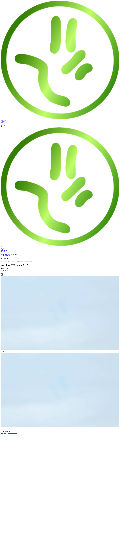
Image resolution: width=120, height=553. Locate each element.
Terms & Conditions (12, 254)
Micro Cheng (3, 120)
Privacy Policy (4, 254)
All (7, 261)
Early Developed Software (27, 261)
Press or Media (17, 261)
